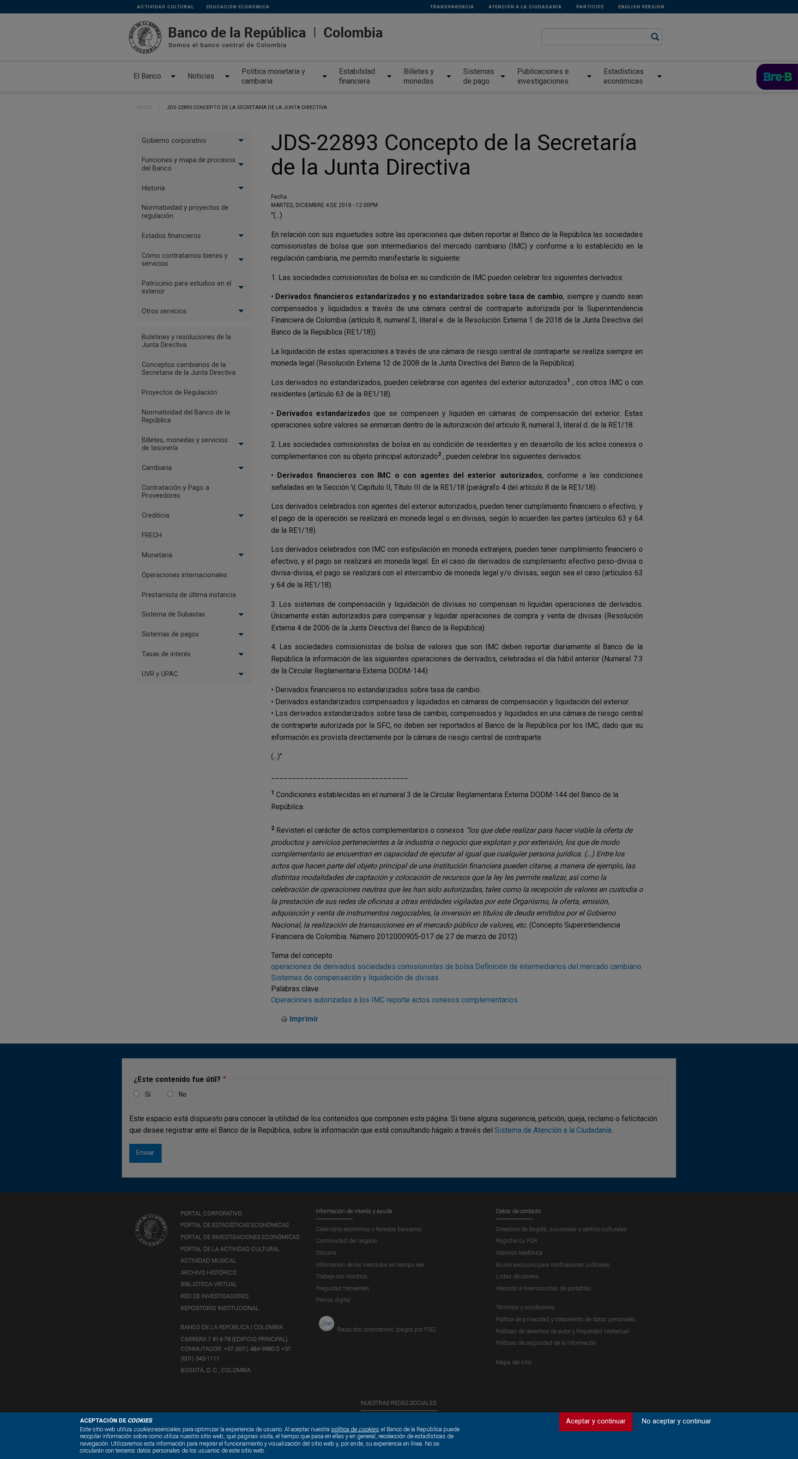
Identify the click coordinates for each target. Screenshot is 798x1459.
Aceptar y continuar (596, 1421)
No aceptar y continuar (676, 1421)
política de (354, 1429)
